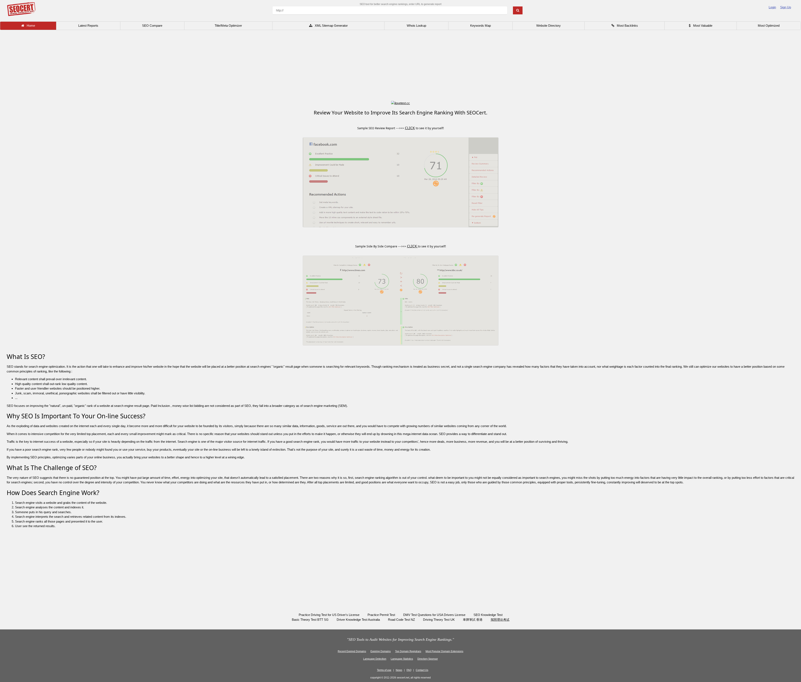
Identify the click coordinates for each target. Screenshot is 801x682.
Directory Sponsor (427, 658)
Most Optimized (769, 25)
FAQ (409, 670)
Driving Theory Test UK (439, 619)
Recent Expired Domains (352, 651)
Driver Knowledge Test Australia (358, 619)
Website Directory (548, 25)
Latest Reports (88, 25)
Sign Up (785, 7)
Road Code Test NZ (401, 619)
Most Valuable (701, 25)
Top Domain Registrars (408, 651)
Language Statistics (402, 658)
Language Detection (374, 658)
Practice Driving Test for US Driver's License (329, 615)
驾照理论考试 (500, 619)
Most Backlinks (626, 25)
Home (29, 25)
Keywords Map (480, 25)
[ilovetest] (400, 103)
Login (772, 7)
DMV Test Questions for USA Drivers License (434, 615)
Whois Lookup (416, 25)
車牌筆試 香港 (473, 619)
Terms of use (384, 670)
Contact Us (422, 670)
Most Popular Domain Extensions (444, 651)
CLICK (410, 127)
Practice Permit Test (381, 615)
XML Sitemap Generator (330, 25)
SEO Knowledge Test (488, 615)
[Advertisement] (400, 66)
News (399, 670)
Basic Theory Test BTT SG (310, 619)
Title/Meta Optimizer (228, 25)
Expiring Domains (380, 651)
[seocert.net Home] (21, 8)
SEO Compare (152, 25)
